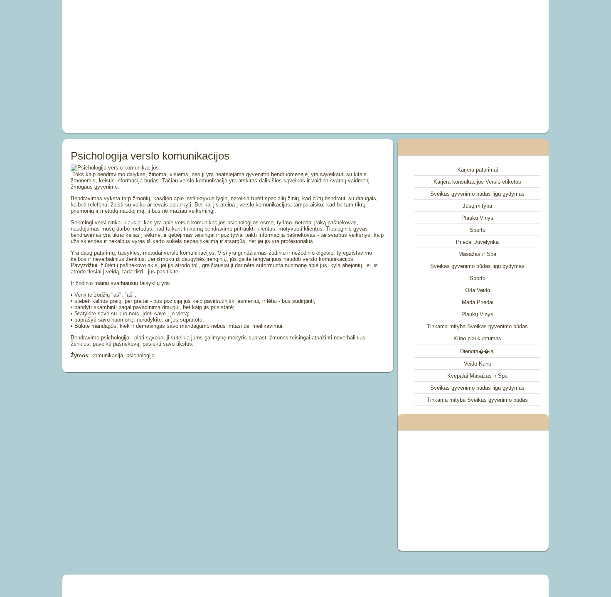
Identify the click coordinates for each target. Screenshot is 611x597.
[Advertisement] (211, 66)
